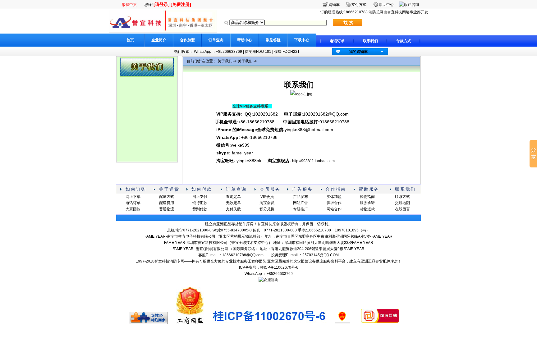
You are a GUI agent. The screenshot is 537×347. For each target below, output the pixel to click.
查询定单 (233, 196)
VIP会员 (267, 196)
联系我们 (370, 41)
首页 (130, 40)
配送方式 (166, 196)
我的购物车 (358, 51)
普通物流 (166, 209)
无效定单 (233, 203)
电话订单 (337, 41)
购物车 (334, 4)
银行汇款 (199, 203)
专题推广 (300, 209)
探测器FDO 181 (258, 51)
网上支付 (199, 196)
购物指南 (367, 196)
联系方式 (402, 196)
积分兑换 (266, 209)
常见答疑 (273, 40)
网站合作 (334, 209)
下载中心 (301, 40)
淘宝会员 (266, 203)
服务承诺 (367, 203)
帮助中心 (244, 40)
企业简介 (158, 40)
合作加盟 (187, 40)
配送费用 (166, 203)
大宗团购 (133, 209)
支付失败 (233, 209)
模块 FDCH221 (287, 51)
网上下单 (133, 196)
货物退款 (367, 209)
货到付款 (199, 209)
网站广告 (300, 203)
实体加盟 (334, 196)
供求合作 (334, 203)
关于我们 (225, 61)
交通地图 (402, 203)
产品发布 (300, 196)
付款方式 (403, 41)
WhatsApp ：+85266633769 (218, 51)
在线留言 (402, 209)
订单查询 (216, 40)
